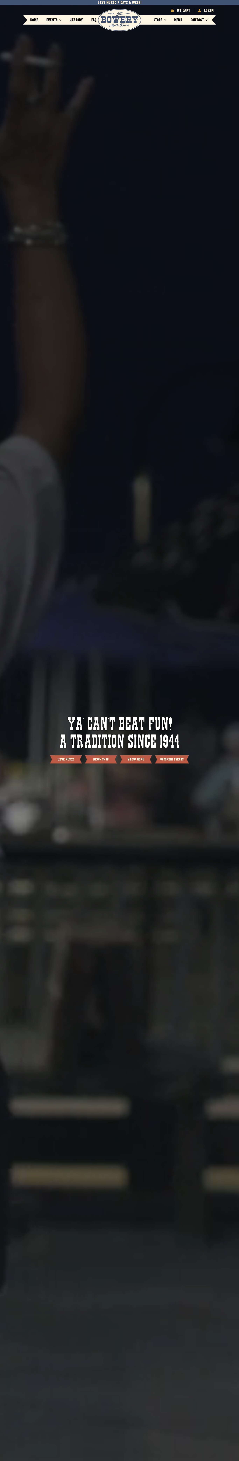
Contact (197, 20)
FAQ (93, 20)
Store (157, 20)
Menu (178, 20)
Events (52, 20)
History (76, 20)
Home (34, 20)
